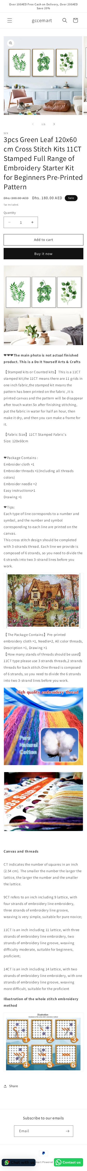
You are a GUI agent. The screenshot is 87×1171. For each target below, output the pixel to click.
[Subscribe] (67, 1131)
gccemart (36, 1162)
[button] (9, 20)
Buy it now (43, 253)
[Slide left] (33, 124)
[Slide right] (54, 124)
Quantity (10, 213)
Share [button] (13, 1086)
